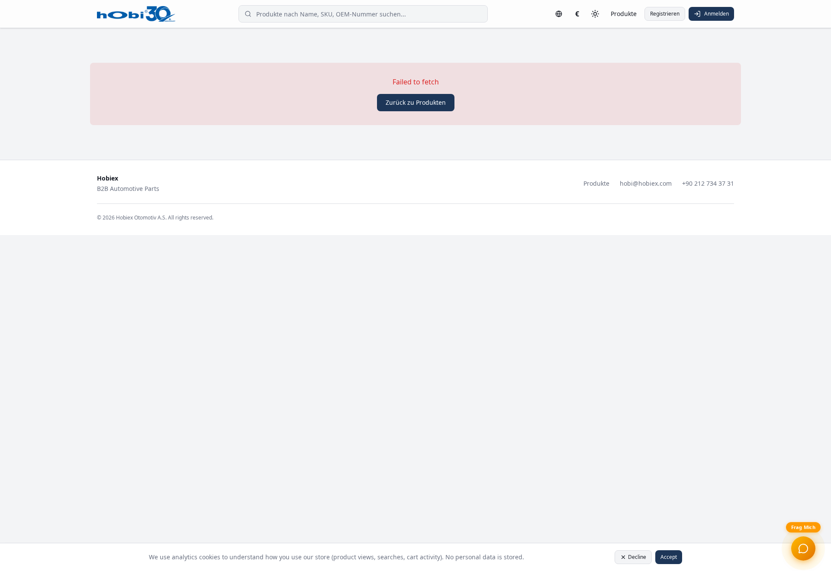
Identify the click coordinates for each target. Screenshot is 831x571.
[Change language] (559, 14)
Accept (668, 557)
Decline (637, 557)
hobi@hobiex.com (646, 183)
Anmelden (716, 13)
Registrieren (665, 13)
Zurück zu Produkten (416, 102)
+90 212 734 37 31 (708, 183)
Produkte (624, 14)
